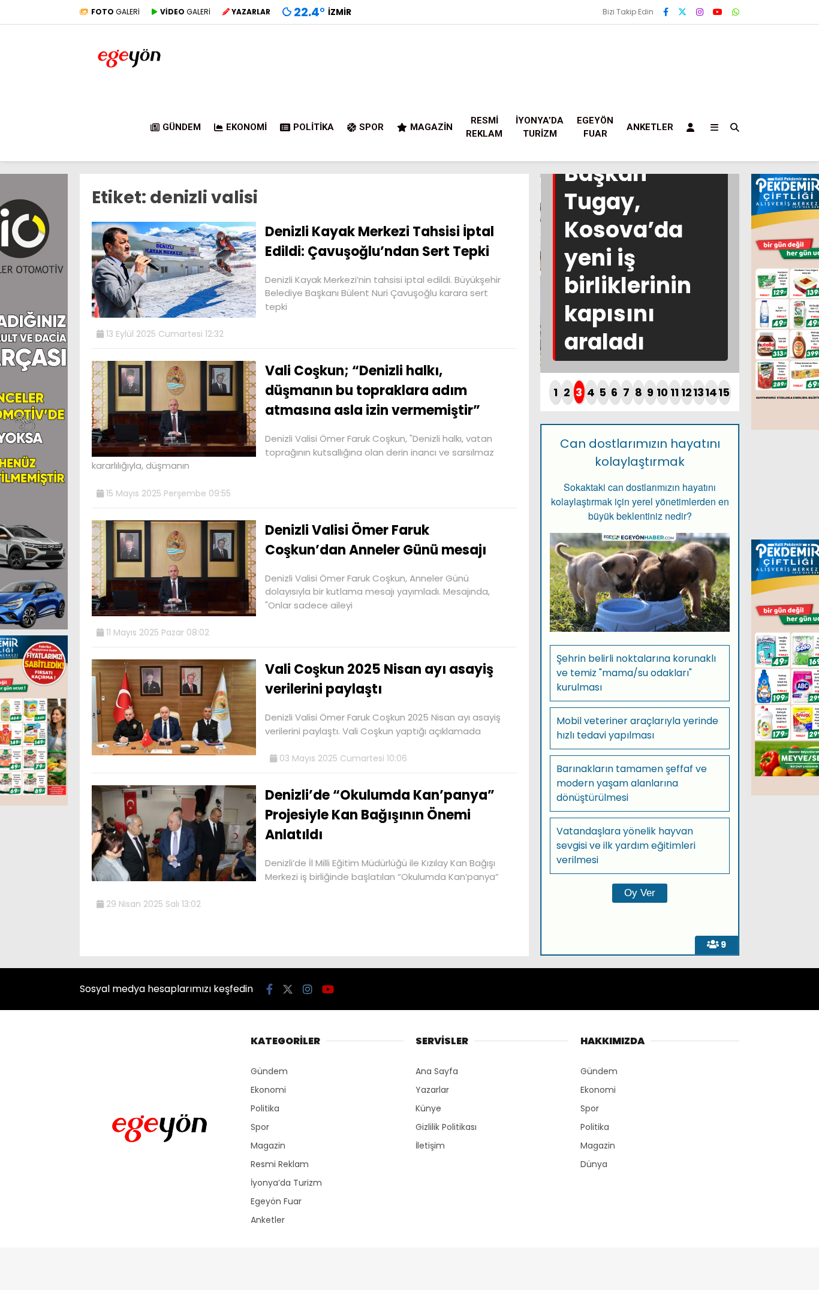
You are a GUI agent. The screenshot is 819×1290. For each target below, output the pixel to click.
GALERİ (115, 12)
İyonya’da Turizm (540, 127)
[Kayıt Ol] (692, 127)
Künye (428, 1108)
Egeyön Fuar (595, 127)
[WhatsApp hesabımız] (735, 12)
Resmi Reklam (484, 127)
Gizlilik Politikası (446, 1127)
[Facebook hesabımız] (666, 12)
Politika (313, 127)
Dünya (593, 1164)
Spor (371, 127)
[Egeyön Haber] (129, 83)
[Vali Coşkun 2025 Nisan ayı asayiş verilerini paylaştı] (174, 752)
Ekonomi (246, 127)
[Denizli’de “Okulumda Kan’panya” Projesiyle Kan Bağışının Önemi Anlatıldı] (174, 878)
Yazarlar (432, 1090)
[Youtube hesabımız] (717, 12)
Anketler (650, 127)
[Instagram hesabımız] (699, 12)
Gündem (181, 127)
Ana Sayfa (436, 1071)
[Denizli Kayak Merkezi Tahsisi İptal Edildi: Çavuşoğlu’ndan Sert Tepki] (174, 315)
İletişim (430, 1146)
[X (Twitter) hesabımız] (682, 12)
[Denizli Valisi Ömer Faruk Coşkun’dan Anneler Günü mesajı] (174, 613)
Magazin (431, 127)
